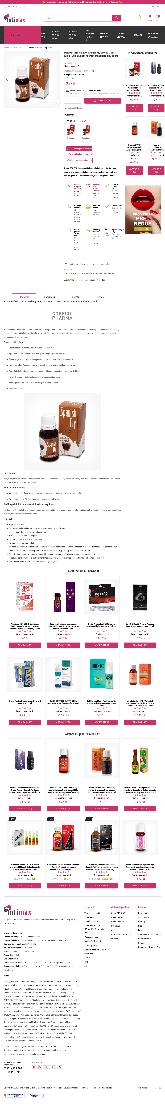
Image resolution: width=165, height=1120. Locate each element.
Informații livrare (91, 945)
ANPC (87, 958)
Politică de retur (105, 1088)
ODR (86, 962)
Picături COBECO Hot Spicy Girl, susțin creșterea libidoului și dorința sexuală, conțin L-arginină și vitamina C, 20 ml (140, 790)
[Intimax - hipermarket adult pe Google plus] (155, 1088)
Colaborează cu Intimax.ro (149, 934)
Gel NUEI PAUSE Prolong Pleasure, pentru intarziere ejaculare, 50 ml (140, 625)
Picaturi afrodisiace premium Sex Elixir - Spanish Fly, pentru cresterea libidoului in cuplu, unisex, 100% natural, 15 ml (63, 867)
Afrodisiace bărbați (83, 273)
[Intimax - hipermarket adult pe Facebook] (151, 1088)
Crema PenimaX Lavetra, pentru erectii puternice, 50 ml (25, 702)
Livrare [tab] (100, 297)
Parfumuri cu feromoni (121, 934)
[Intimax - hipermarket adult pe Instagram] (160, 1088)
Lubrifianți (115, 926)
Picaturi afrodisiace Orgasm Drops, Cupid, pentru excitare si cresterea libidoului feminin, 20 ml (140, 867)
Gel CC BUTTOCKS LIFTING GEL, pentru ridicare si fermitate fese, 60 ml (63, 702)
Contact (141, 943)
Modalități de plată (92, 941)
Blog (140, 926)
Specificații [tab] (49, 297)
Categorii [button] (15, 35)
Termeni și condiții (92, 913)
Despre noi (143, 913)
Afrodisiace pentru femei (103, 273)
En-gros (141, 930)
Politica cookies (91, 937)
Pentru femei (117, 917)
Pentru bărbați (117, 921)
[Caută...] (116, 18)
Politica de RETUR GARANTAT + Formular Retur (94, 929)
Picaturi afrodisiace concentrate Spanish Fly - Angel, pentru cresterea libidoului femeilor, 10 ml (63, 626)
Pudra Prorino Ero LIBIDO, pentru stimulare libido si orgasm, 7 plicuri (101, 625)
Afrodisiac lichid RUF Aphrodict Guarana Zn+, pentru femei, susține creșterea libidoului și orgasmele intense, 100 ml (140, 703)
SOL (86, 966)
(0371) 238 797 (13, 1068)
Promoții (142, 921)
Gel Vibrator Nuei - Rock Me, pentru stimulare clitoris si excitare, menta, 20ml (102, 703)
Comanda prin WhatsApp (81, 148)
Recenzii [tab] (75, 297)
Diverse (114, 939)
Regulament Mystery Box (149, 947)
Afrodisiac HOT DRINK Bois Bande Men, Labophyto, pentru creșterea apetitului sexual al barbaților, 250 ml (25, 626)
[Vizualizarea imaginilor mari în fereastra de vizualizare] (56, 103)
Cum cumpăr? (144, 917)
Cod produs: (69, 74)
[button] (70, 64)
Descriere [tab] (24, 297)
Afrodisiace (69, 273)
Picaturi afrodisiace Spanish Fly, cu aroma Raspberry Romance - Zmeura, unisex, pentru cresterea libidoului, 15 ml (134, 88)
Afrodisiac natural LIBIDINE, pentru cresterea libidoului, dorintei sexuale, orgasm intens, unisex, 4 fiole (25, 867)
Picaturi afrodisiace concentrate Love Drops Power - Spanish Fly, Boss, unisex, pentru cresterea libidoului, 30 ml (156, 88)
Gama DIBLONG (118, 913)
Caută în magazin (71, 1088)
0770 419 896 (12, 1072)
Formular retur (144, 939)
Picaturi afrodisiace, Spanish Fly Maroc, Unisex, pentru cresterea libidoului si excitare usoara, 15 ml (156, 147)
